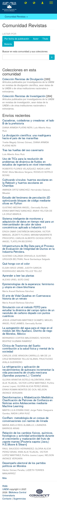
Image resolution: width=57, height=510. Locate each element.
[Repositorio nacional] (40, 492)
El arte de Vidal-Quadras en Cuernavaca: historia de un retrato (26, 297)
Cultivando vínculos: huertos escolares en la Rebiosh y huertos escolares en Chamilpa (27, 182)
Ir (52, 57)
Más (4, 478)
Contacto (6, 498)
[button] (25, 2)
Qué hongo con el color (16, 263)
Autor (35, 38)
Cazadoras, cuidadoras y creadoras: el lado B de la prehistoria (28, 121)
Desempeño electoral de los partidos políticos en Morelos (24, 464)
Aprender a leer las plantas (18, 275)
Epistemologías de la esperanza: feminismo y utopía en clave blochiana (28, 285)
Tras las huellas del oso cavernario (23, 150)
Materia (8, 44)
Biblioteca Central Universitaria (14, 494)
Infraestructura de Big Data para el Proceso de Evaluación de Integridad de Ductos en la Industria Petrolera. (28, 249)
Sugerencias (19, 498)
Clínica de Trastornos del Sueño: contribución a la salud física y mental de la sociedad (28, 348)
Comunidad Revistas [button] (15, 16)
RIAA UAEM (5, 487)
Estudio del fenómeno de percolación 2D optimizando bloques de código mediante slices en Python (26, 200)
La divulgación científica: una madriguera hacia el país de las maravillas (26, 136)
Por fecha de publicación (16, 38)
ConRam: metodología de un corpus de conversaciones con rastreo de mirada (25, 419)
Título (45, 38)
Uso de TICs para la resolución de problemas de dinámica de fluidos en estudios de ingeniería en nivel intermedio (26, 161)
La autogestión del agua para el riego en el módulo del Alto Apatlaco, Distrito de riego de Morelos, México (27, 330)
